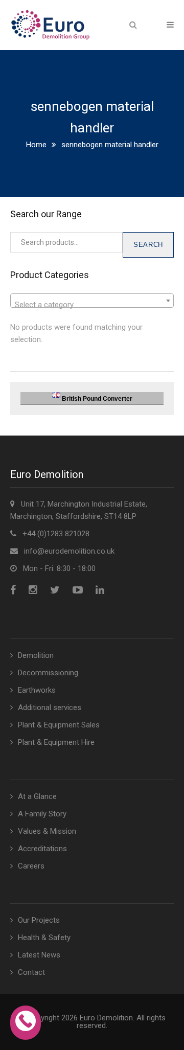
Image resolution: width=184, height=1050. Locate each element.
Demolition (36, 655)
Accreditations (42, 848)
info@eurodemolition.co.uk (69, 551)
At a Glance (37, 796)
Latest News (39, 955)
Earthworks (37, 690)
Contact (31, 972)
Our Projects (39, 920)
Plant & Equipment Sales (59, 724)
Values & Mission (47, 831)
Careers (31, 866)
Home (36, 144)
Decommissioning (48, 672)
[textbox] (92, 305)
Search (148, 244)
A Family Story (42, 813)
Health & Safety (44, 937)
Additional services (49, 707)
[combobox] (92, 300)
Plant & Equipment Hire (56, 742)
